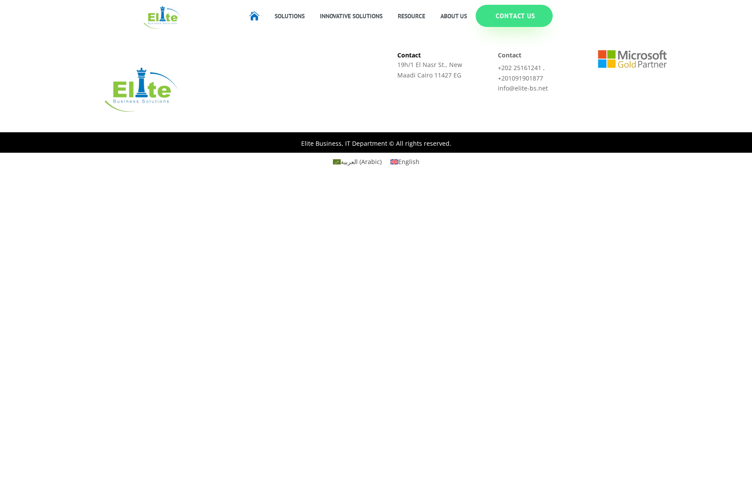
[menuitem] (254, 15)
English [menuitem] (409, 162)
